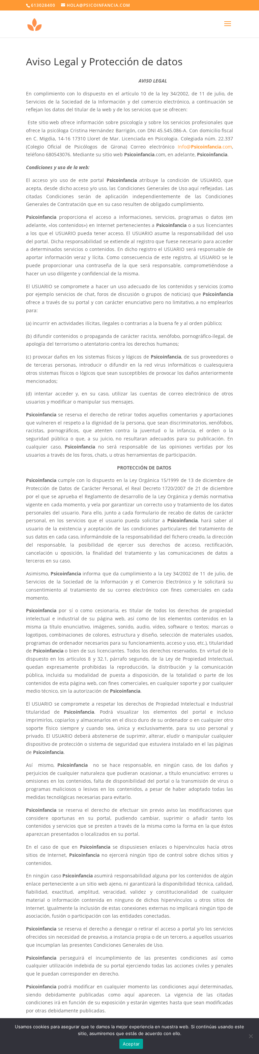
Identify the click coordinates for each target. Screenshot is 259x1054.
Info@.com (205, 146)
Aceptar (131, 1044)
